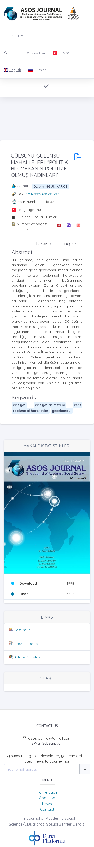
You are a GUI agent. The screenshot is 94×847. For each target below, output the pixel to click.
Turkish (64, 53)
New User (38, 53)
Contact (47, 809)
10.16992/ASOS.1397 (42, 194)
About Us (47, 797)
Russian (40, 70)
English (15, 70)
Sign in (13, 53)
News (47, 803)
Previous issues (26, 643)
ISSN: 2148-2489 (16, 36)
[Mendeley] (59, 226)
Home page (47, 792)
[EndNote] (68, 226)
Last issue (22, 630)
